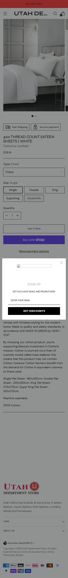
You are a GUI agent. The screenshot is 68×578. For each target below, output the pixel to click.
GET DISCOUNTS (34, 311)
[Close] (61, 262)
